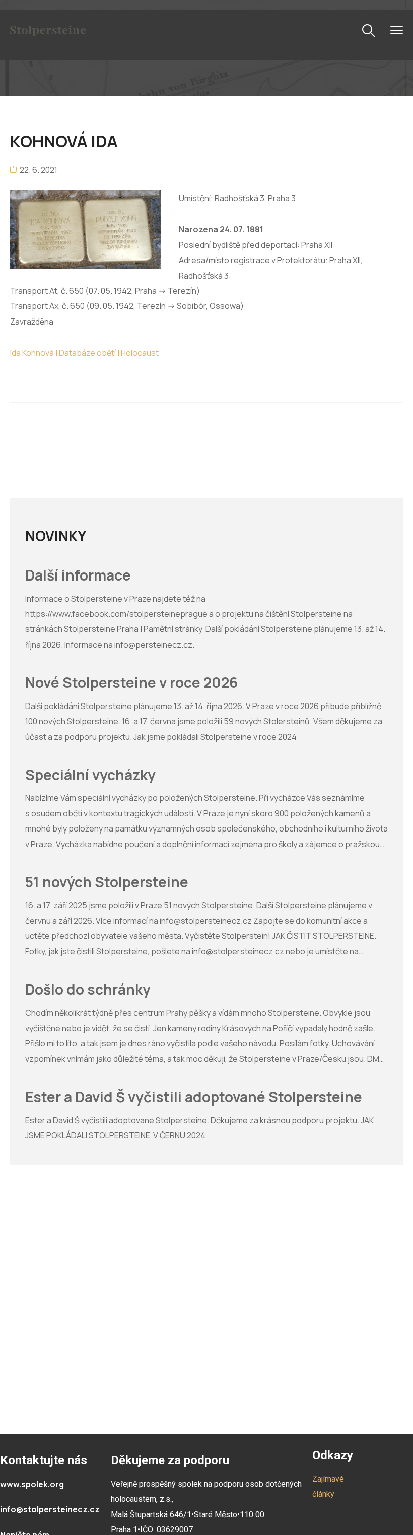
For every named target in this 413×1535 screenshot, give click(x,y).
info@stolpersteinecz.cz (50, 1509)
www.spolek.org (32, 1484)
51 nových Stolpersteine (106, 882)
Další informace (78, 575)
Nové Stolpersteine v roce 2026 (131, 682)
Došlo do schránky (88, 989)
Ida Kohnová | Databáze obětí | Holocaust (84, 352)
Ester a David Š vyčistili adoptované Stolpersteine (193, 1097)
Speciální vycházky (90, 775)
